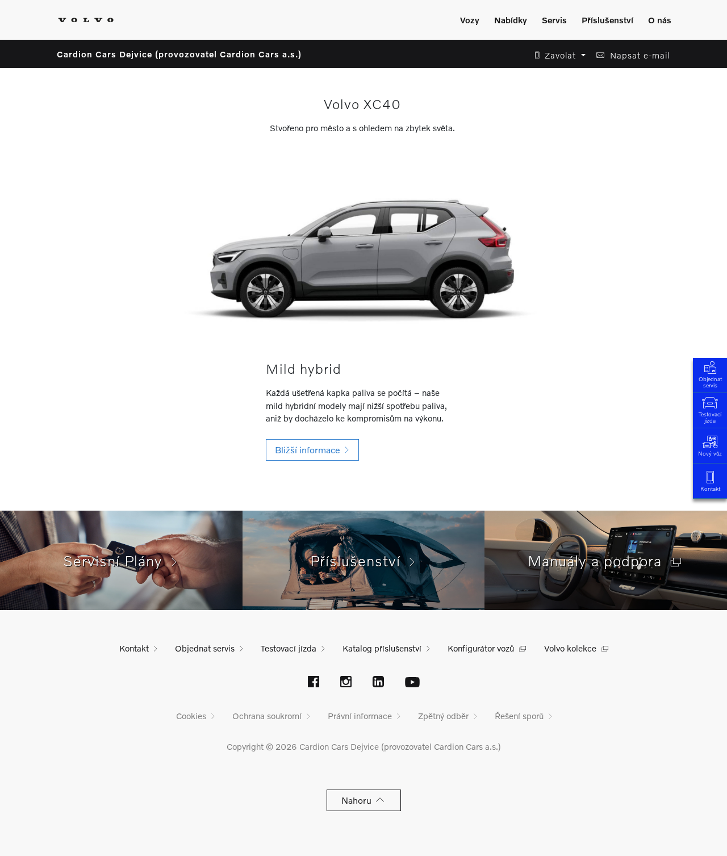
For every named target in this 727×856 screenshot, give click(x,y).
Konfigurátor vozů (481, 648)
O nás (659, 20)
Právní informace (360, 716)
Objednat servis (710, 382)
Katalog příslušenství (381, 648)
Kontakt (710, 488)
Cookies (191, 716)
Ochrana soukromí (267, 716)
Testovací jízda (710, 417)
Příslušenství (607, 20)
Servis (554, 20)
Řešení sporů (519, 716)
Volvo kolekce (570, 648)
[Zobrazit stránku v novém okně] (313, 683)
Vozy (469, 20)
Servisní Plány (117, 560)
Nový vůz (710, 453)
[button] (557, 55)
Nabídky (510, 20)
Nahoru (358, 800)
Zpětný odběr (443, 716)
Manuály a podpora (599, 560)
